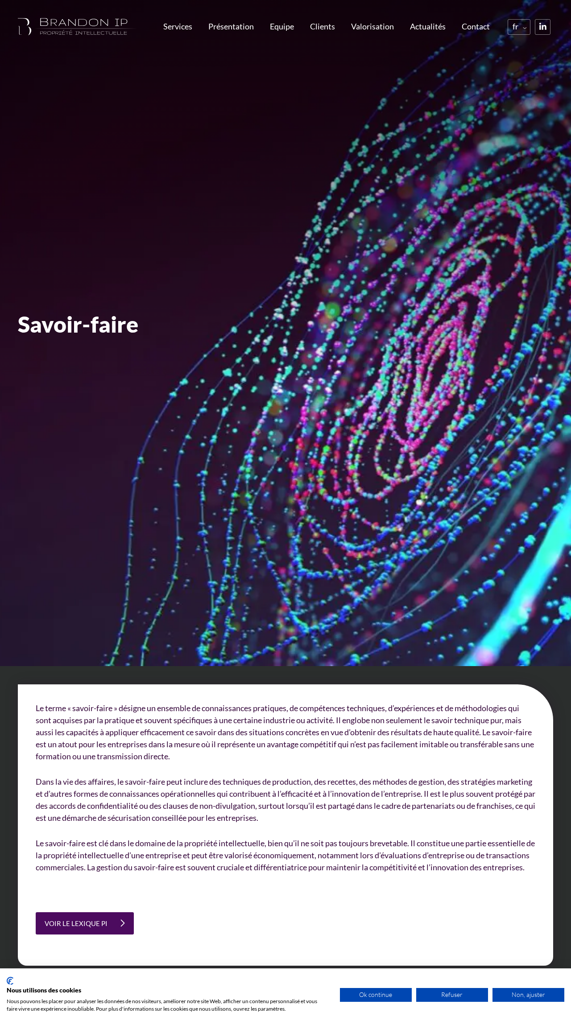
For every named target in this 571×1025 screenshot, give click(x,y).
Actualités (428, 26)
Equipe (282, 26)
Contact (476, 26)
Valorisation (372, 26)
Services (177, 26)
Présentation (231, 26)
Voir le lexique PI (76, 923)
